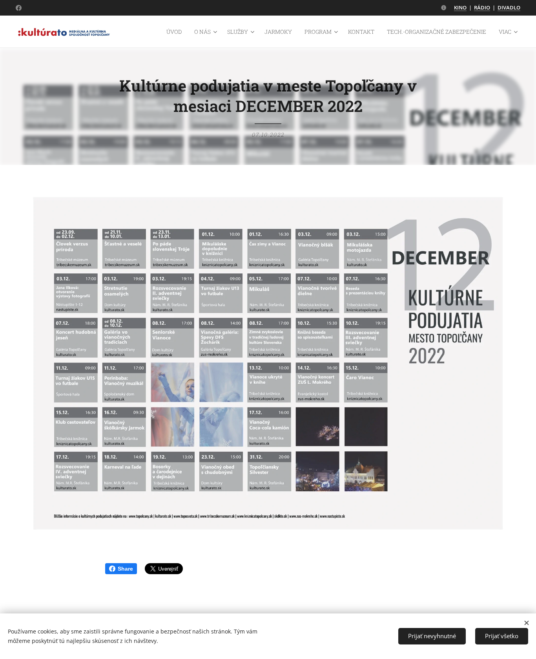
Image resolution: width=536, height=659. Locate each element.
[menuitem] (176, 32)
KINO (460, 7)
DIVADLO (509, 7)
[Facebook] (19, 8)
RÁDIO (482, 7)
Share (125, 569)
